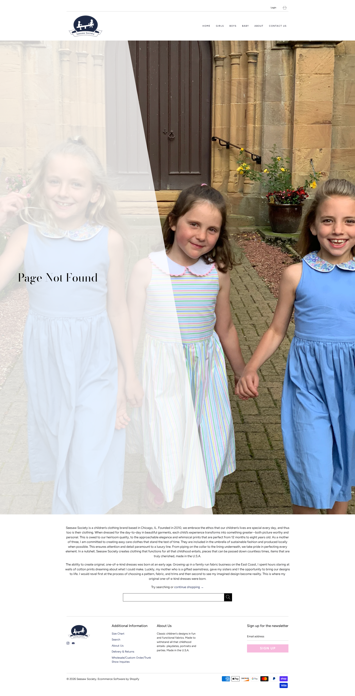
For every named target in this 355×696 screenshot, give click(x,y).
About (258, 26)
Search (116, 639)
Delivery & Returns (123, 651)
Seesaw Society (86, 679)
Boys (232, 26)
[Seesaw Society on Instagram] (68, 643)
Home (206, 26)
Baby (245, 26)
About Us (118, 645)
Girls (220, 26)
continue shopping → (189, 587)
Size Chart (118, 633)
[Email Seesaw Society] (73, 643)
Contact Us (278, 26)
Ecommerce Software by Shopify (118, 679)
